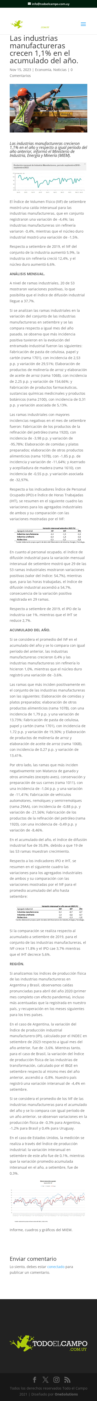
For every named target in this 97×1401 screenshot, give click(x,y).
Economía (43, 69)
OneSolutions (66, 1394)
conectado (55, 1266)
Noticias (60, 69)
